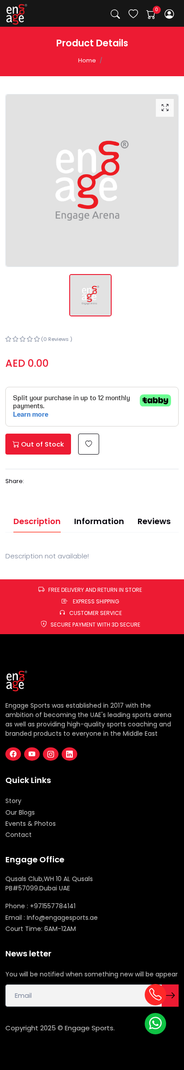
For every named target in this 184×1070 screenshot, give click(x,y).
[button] (169, 14)
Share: (14, 481)
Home (87, 60)
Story (13, 800)
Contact (18, 834)
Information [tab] (99, 521)
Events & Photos (30, 823)
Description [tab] (37, 521)
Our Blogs (20, 812)
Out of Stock (41, 444)
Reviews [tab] (154, 521)
